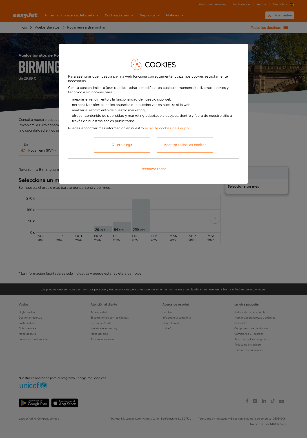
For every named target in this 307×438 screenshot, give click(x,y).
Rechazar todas (154, 169)
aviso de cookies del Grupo (167, 128)
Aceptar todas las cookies (185, 145)
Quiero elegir (122, 145)
